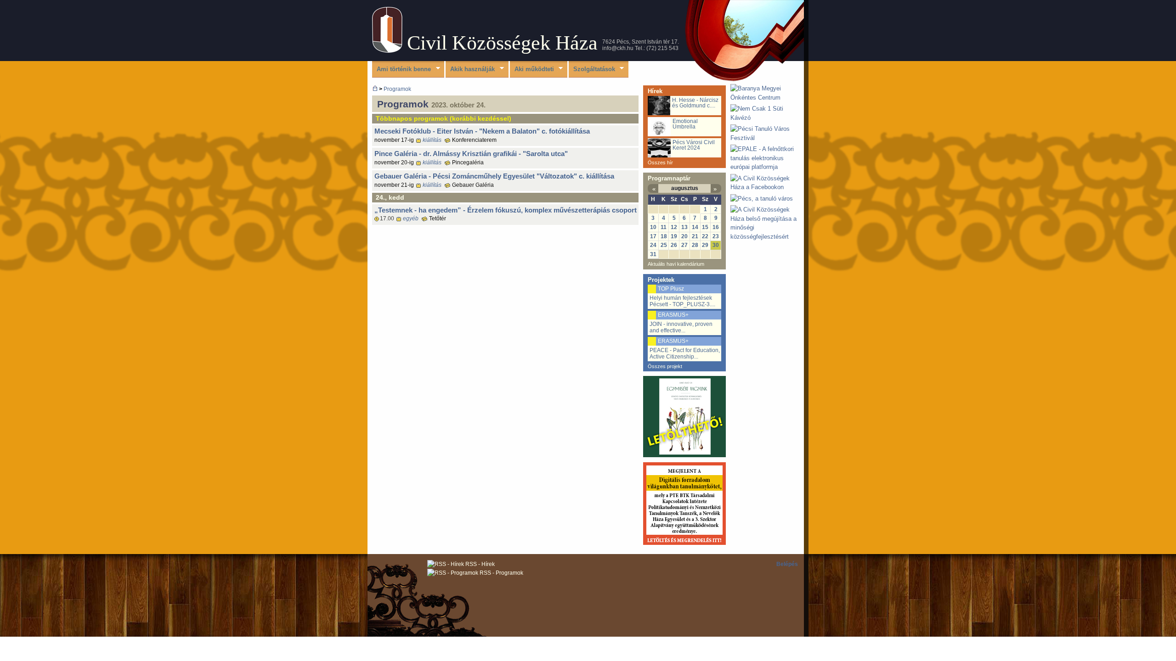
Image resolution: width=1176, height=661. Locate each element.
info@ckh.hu (617, 48)
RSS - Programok (500, 573)
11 (664, 227)
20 (684, 236)
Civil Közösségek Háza (502, 43)
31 (653, 254)
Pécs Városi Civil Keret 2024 (694, 145)
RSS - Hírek (479, 564)
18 (664, 236)
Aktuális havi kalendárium (676, 264)
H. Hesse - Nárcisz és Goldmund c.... (695, 103)
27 (684, 245)
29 (705, 245)
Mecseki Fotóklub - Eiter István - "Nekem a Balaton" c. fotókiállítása (482, 131)
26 (674, 245)
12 (674, 227)
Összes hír (660, 162)
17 (653, 236)
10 (653, 227)
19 (674, 236)
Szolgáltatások (592, 69)
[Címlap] (387, 50)
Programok (397, 89)
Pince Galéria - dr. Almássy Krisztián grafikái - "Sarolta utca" (471, 153)
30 (715, 245)
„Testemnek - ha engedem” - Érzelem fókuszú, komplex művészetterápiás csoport (505, 210)
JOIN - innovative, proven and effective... (681, 327)
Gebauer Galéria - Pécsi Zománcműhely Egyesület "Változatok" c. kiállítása (494, 176)
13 (684, 227)
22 (705, 236)
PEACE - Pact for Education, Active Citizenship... (685, 353)
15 (705, 227)
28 (695, 245)
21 (695, 236)
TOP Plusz (671, 289)
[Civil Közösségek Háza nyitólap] (375, 89)
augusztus (684, 188)
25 (664, 245)
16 (715, 227)
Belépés (787, 564)
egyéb (410, 218)
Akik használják (470, 69)
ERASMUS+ (673, 315)
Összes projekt (665, 366)
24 (653, 245)
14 (695, 227)
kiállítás (432, 140)
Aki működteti (532, 69)
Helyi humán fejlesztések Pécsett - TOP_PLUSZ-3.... (682, 301)
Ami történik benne (401, 69)
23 (715, 236)
